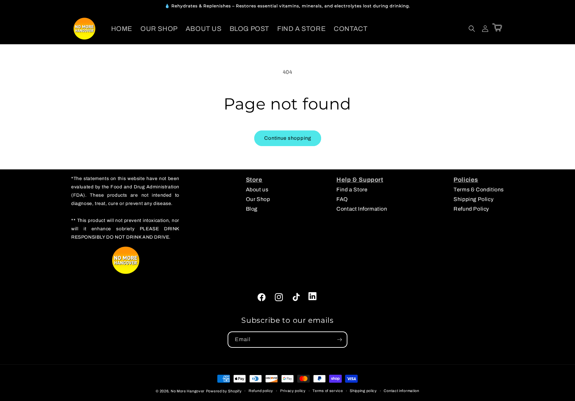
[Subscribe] (339, 339)
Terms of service (327, 391)
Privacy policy (293, 391)
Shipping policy (363, 391)
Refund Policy (471, 209)
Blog (252, 209)
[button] (472, 28)
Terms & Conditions (479, 189)
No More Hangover (188, 391)
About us (257, 189)
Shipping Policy (473, 199)
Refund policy (261, 391)
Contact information (401, 391)
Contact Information (361, 209)
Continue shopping (287, 138)
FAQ (342, 199)
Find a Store (351, 189)
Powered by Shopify (224, 391)
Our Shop (258, 199)
